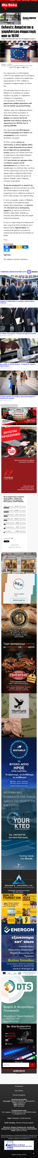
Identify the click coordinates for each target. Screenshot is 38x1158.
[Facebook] (7, 247)
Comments (14, 545)
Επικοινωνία (19, 1086)
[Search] (32, 1065)
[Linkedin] (25, 247)
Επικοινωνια (34, 0)
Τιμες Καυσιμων (26, 0)
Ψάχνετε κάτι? (19, 1062)
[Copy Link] (19, 247)
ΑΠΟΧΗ (3, 405)
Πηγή (5, 240)
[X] (13, 247)
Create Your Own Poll (15, 547)
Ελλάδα (26, 67)
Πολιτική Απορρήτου (19, 1095)
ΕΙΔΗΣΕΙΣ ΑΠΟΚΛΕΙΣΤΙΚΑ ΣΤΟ (14, 272)
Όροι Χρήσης (19, 1090)
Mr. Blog (21, 67)
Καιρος (18, 0)
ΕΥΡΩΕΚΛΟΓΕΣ (12, 405)
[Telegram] (7, 250)
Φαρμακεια (12, 0)
